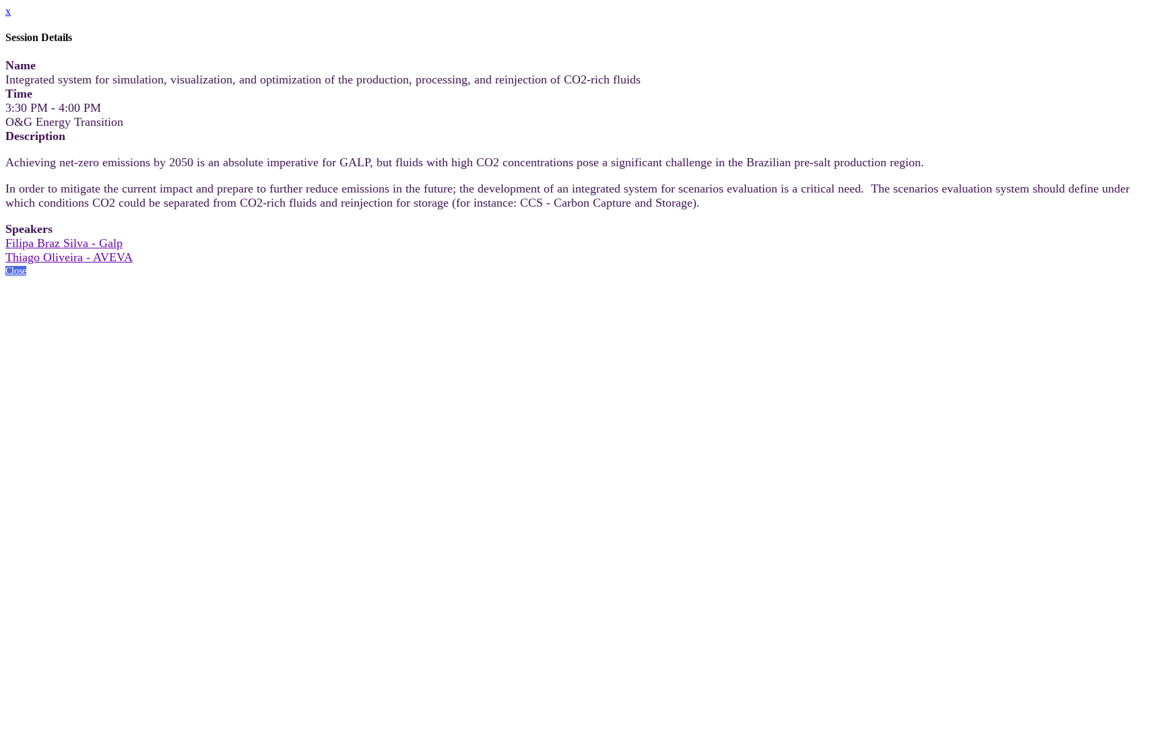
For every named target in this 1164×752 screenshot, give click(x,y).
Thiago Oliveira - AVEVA (69, 257)
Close (15, 271)
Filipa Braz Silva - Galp (64, 243)
